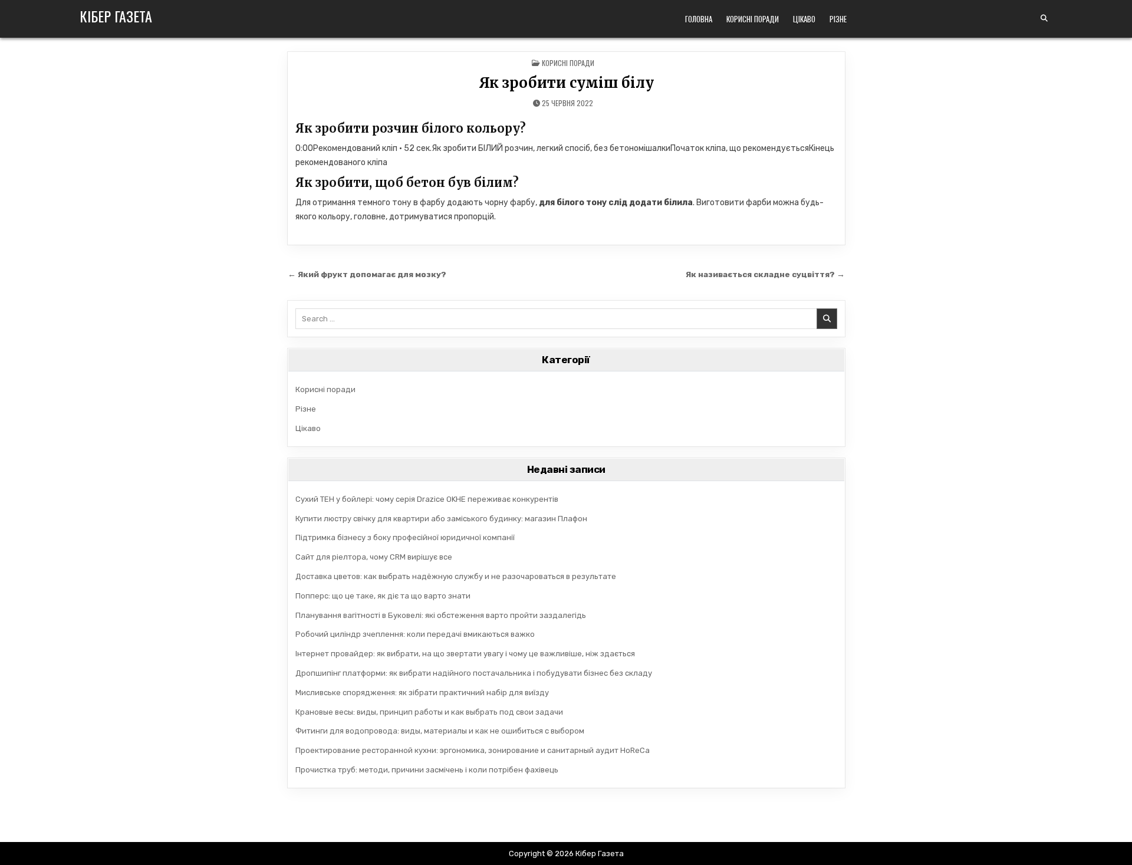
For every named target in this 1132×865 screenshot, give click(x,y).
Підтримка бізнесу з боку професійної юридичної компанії (405, 537)
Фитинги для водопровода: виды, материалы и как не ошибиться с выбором (439, 730)
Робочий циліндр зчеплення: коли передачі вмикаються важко (415, 634)
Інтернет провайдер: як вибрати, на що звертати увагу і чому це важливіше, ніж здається (465, 653)
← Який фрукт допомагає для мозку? (367, 274)
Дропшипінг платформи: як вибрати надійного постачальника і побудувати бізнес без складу (473, 673)
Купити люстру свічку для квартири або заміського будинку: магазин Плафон (441, 518)
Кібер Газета (116, 16)
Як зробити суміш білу (566, 83)
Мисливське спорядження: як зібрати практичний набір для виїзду (422, 692)
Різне (838, 19)
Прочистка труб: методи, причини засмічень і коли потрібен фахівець (426, 769)
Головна (698, 19)
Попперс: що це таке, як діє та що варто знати (382, 595)
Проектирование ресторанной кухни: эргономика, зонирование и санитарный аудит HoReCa (472, 750)
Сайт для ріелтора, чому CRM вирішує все (373, 556)
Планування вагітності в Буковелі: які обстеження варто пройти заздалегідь (440, 615)
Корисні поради (752, 19)
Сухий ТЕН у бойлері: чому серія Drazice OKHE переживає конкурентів (426, 499)
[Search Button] (1044, 18)
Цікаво (804, 19)
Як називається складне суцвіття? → (765, 274)
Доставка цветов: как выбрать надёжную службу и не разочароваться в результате (455, 576)
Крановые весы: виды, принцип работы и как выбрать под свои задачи (429, 712)
